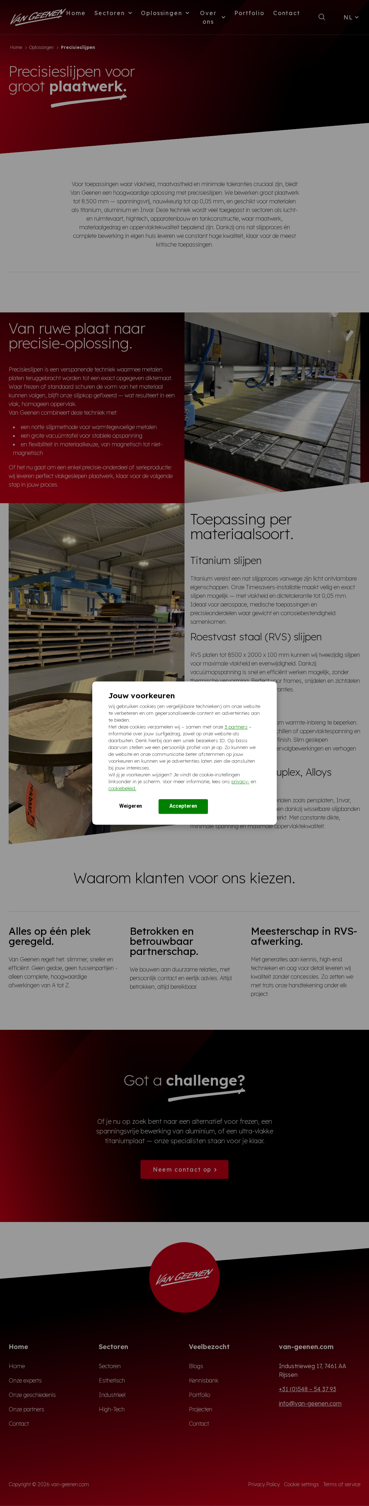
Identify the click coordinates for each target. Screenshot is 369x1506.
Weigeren (130, 806)
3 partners (236, 727)
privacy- (240, 781)
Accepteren (183, 806)
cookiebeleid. (122, 788)
